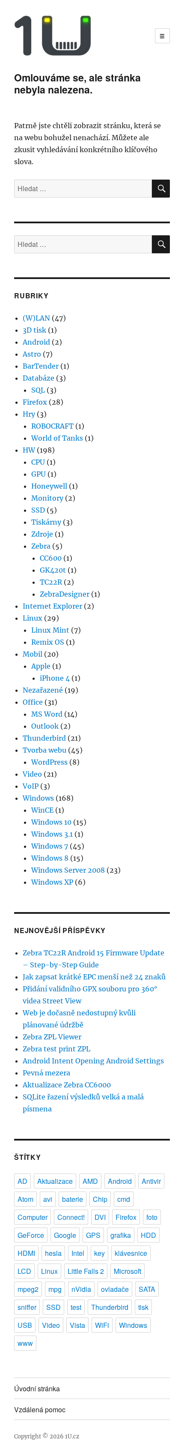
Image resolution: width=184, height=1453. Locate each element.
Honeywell (49, 486)
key (99, 1253)
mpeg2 (28, 1289)
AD (22, 1181)
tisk (143, 1307)
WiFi (102, 1325)
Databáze (38, 378)
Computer (32, 1217)
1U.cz (72, 1436)
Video (32, 774)
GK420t (53, 570)
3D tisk (34, 330)
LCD (24, 1271)
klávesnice (131, 1253)
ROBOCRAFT (52, 426)
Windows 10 (51, 822)
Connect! (71, 1217)
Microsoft (127, 1271)
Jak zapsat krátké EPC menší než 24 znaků (94, 977)
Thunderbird (44, 738)
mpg (55, 1289)
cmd (123, 1199)
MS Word (46, 714)
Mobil (32, 654)
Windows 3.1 (52, 834)
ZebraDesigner (64, 594)
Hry (29, 414)
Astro (32, 354)
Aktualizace (55, 1181)
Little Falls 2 (86, 1271)
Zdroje (42, 534)
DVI (100, 1217)
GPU (38, 474)
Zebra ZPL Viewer (52, 1037)
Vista (77, 1325)
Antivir (151, 1181)
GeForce (31, 1235)
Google (65, 1235)
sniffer (27, 1307)
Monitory (47, 498)
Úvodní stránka (37, 1388)
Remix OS (47, 642)
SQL (38, 390)
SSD (38, 510)
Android (36, 342)
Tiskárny (46, 522)
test (76, 1307)
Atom (25, 1199)
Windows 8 (49, 858)
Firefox (35, 402)
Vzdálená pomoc (39, 1409)
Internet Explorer (52, 606)
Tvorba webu (44, 750)
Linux (32, 618)
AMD (90, 1181)
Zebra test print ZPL (56, 1049)
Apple (40, 666)
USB (25, 1325)
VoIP (31, 786)
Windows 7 (49, 846)
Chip (100, 1199)
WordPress (49, 762)
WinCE (42, 810)
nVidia (81, 1289)
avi (47, 1199)
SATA (147, 1289)
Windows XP (52, 882)
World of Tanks (57, 438)
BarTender (41, 366)
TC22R (51, 582)
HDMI (26, 1253)
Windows (38, 798)
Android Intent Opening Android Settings (93, 1061)
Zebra (40, 546)
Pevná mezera (46, 1073)
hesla (53, 1253)
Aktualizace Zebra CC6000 (67, 1085)
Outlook (45, 726)
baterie (72, 1199)
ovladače (115, 1289)
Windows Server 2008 (68, 870)
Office (33, 702)
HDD (148, 1235)
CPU (38, 462)
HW (29, 450)
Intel (77, 1253)
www (25, 1343)
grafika (120, 1235)
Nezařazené (43, 690)
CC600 (51, 558)
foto (151, 1217)
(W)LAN (36, 318)
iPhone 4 (55, 678)
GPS (93, 1235)
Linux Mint (50, 630)
